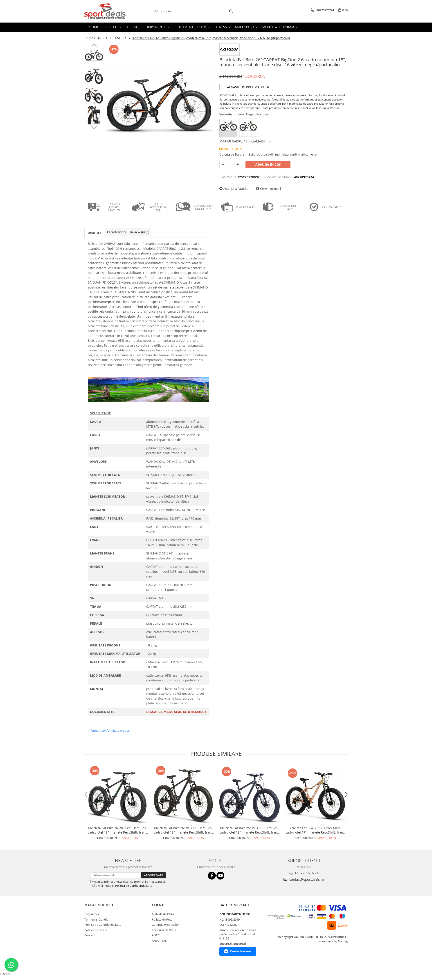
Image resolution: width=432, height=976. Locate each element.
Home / (90, 38)
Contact (89, 935)
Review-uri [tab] (139, 232)
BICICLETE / (106, 38)
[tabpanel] (159, 97)
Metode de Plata (163, 914)
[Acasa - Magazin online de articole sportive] (106, 11)
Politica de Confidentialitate (133, 886)
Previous (94, 46)
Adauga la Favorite (236, 188)
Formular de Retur (164, 930)
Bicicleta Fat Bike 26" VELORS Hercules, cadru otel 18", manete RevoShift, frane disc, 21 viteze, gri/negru (249, 830)
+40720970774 (306, 873)
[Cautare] (231, 11)
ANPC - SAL (159, 941)
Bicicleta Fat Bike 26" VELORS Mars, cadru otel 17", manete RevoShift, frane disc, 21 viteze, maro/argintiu (315, 830)
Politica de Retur (163, 919)
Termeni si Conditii (96, 919)
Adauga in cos (268, 164)
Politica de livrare (95, 930)
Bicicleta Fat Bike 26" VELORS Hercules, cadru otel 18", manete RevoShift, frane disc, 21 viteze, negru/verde (117, 830)
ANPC (156, 935)
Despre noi (91, 914)
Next (94, 127)
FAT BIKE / (123, 38)
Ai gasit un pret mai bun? (247, 87)
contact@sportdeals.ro (306, 879)
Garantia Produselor (165, 925)
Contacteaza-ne (240, 951)
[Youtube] (220, 876)
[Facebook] (212, 876)
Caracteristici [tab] (116, 232)
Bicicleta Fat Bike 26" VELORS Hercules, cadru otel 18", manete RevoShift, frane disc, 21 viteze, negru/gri (183, 830)
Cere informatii (270, 188)
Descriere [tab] (94, 233)
